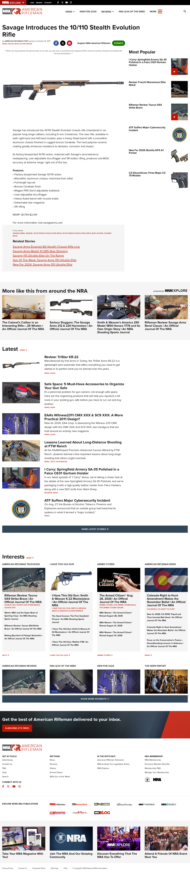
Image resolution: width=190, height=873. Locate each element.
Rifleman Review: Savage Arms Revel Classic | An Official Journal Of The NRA (165, 325)
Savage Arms (19, 233)
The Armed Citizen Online (111, 607)
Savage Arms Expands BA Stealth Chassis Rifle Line (46, 246)
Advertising (7, 760)
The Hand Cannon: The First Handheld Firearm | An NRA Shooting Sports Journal (70, 619)
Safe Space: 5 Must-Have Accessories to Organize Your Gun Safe (84, 386)
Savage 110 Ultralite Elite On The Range (38, 255)
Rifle (88, 233)
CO (159, 609)
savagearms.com (53, 223)
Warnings (54, 868)
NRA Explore (103, 768)
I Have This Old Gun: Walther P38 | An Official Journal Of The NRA (70, 643)
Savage (17, 130)
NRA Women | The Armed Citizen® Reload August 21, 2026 (115, 624)
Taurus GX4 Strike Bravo (28, 605)
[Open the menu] (160, 11)
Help (4, 772)
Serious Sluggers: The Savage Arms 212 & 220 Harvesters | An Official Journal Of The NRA (71, 325)
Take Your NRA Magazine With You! (22, 855)
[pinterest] (69, 42)
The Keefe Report (155, 666)
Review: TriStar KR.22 (61, 357)
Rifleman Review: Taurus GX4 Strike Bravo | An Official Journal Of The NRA (23, 598)
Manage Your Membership (157, 772)
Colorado (152, 609)
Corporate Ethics (39, 868)
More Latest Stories (107, 529)
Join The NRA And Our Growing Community (71, 855)
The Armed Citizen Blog (125, 605)
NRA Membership (153, 760)
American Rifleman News (160, 564)
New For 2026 (88, 11)
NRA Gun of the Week (132, 11)
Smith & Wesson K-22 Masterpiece (67, 611)
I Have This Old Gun (62, 564)
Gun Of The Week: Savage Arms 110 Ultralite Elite (44, 260)
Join (32, 2)
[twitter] (62, 42)
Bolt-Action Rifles (23, 43)
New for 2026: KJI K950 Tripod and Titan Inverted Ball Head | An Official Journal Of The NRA (164, 617)
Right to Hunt (168, 609)
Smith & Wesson (78, 608)
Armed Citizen (105, 564)
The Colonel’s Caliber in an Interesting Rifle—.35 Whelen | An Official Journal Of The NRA (23, 325)
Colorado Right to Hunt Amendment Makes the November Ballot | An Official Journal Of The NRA (166, 600)
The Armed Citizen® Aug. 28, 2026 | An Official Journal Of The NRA (116, 598)
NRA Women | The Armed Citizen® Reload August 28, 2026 (115, 614)
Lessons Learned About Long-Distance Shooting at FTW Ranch (83, 444)
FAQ (4, 768)
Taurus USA (9, 605)
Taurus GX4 (9, 607)
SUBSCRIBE (17, 728)
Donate (48, 2)
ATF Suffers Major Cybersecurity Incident (77, 500)
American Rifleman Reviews (19, 666)
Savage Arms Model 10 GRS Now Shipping (40, 251)
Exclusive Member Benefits (157, 764)
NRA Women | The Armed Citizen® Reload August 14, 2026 (115, 634)
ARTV (4, 655)
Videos (53, 768)
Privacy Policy (7, 868)
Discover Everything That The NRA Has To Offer (117, 855)
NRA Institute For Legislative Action (113, 764)
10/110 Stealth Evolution (74, 233)
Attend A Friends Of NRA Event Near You (166, 855)
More (22, 350)
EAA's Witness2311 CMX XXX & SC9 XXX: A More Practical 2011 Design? (83, 417)
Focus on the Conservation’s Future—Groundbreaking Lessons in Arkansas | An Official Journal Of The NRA (165, 643)
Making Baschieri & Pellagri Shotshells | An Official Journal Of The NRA (23, 637)
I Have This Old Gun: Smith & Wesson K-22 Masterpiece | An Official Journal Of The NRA (71, 600)
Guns (52, 373)
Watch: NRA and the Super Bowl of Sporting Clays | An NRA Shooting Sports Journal (21, 616)
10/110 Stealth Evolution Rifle (47, 233)
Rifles (11, 43)
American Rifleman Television (21, 564)
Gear (52, 407)
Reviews (106, 11)
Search (5, 776)
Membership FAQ (153, 768)
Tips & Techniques (58, 461)
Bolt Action (97, 233)
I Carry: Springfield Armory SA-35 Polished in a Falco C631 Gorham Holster (81, 471)
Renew (39, 2)
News (69, 11)
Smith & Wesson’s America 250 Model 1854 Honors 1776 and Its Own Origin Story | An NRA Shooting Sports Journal (118, 327)
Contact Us (7, 764)
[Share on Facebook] (56, 42)
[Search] (185, 11)
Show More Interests (111, 698)
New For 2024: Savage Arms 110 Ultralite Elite (42, 264)
